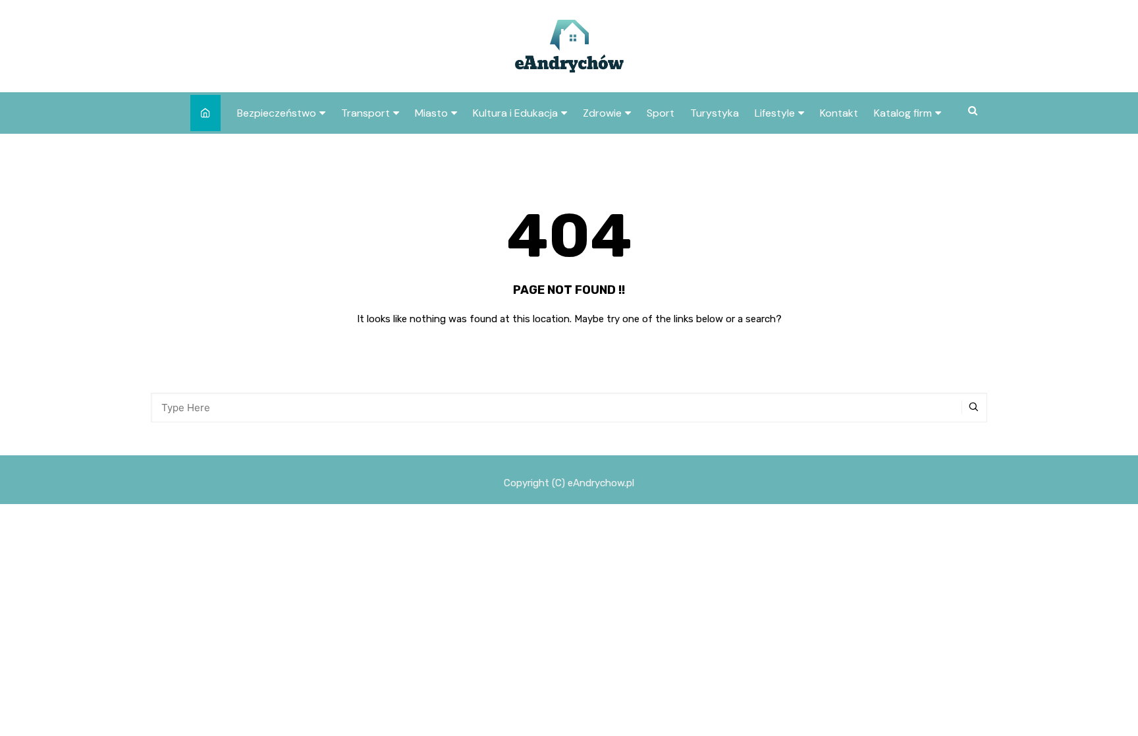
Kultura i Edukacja (515, 113)
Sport (660, 113)
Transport (365, 113)
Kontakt (839, 113)
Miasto (431, 113)
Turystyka (714, 113)
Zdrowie (602, 113)
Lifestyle (775, 113)
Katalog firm (903, 113)
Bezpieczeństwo (276, 113)
